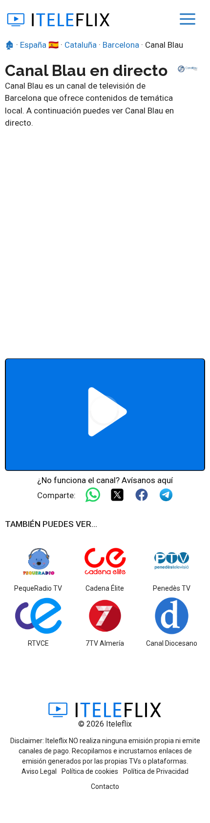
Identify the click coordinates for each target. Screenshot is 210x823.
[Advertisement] (105, 239)
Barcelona (121, 45)
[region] (105, 414)
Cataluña (80, 45)
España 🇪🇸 (39, 45)
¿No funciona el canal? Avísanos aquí (105, 480)
